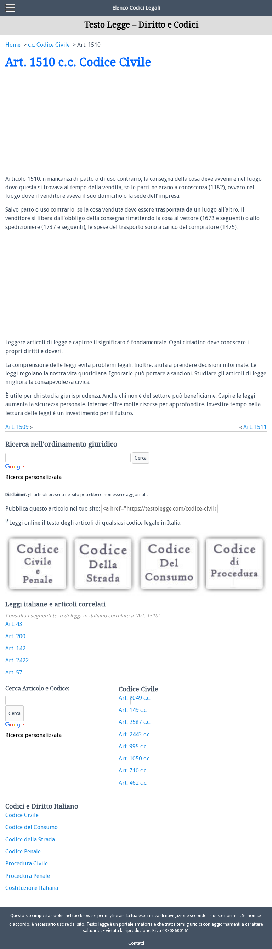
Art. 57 (13, 672)
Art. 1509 (17, 427)
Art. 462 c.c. (133, 783)
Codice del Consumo (31, 827)
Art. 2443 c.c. (135, 734)
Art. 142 (15, 648)
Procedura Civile (26, 863)
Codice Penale (23, 851)
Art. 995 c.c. (133, 746)
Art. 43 (13, 624)
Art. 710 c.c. (133, 770)
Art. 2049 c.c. (135, 698)
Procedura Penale (27, 876)
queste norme (223, 915)
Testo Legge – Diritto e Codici (141, 25)
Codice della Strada (30, 839)
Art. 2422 (17, 660)
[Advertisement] (64, 122)
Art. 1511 (255, 427)
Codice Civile (22, 815)
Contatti (136, 943)
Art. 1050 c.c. (135, 758)
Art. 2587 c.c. (135, 722)
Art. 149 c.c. (133, 710)
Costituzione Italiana (31, 888)
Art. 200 (15, 636)
